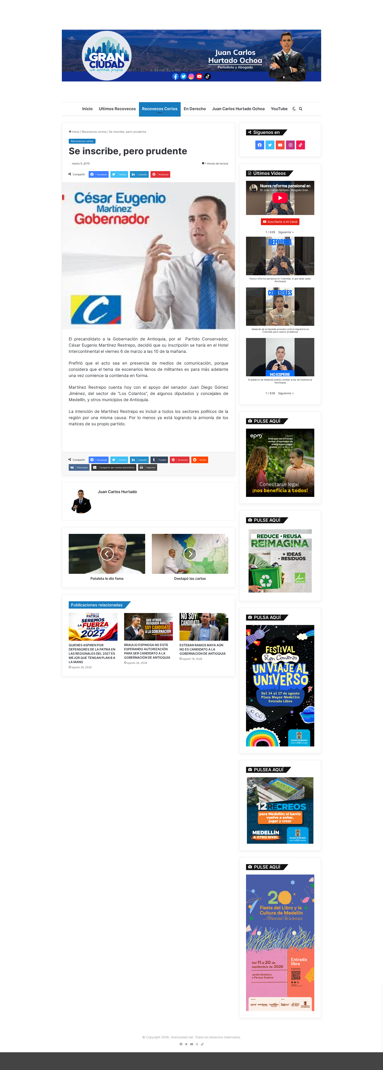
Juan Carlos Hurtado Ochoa (238, 108)
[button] (286, 232)
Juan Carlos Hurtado (117, 491)
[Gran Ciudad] (191, 54)
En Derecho (195, 108)
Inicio (87, 108)
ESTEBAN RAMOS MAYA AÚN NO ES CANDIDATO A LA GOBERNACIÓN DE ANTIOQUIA (203, 649)
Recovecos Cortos (160, 108)
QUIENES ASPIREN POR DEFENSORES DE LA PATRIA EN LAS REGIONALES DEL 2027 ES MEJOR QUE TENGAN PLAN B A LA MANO (92, 653)
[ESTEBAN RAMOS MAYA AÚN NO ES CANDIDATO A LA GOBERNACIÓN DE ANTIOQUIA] (204, 626)
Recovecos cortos (94, 131)
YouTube (279, 108)
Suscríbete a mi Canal (282, 221)
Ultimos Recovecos (117, 108)
